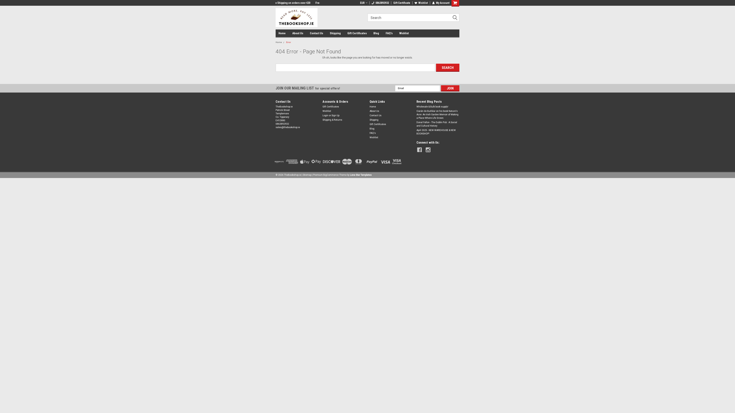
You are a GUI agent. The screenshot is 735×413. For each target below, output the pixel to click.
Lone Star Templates (361, 175)
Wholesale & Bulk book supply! (432, 106)
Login (325, 115)
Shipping (335, 33)
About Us (297, 33)
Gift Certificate (401, 2)
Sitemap (307, 175)
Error (288, 42)
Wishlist (423, 2)
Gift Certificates (357, 33)
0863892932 (382, 2)
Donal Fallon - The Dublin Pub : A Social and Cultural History (436, 124)
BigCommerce (331, 175)
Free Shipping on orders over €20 (295, 2)
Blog (376, 33)
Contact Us (316, 33)
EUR (362, 2)
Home (282, 33)
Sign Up (335, 115)
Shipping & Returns (332, 120)
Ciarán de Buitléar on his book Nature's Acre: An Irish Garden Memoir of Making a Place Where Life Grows (437, 114)
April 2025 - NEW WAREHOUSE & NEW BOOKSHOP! (436, 132)
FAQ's (389, 33)
